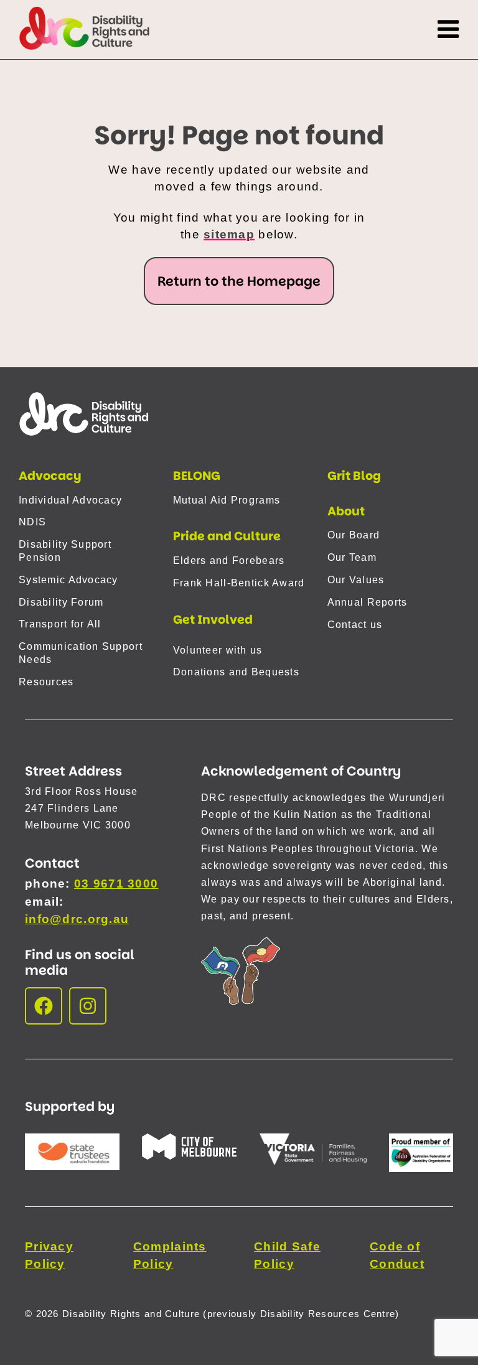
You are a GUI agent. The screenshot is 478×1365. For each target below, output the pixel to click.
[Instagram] (87, 1006)
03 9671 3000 (116, 883)
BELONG (196, 475)
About (346, 511)
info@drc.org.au (77, 919)
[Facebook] (43, 1006)
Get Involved (213, 619)
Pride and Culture (227, 536)
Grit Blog (354, 475)
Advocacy (50, 475)
